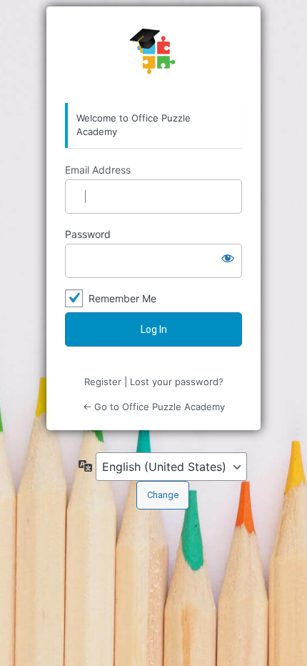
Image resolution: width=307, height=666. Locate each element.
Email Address (98, 170)
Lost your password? (176, 381)
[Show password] (227, 258)
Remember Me (122, 298)
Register (102, 381)
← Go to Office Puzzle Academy (154, 406)
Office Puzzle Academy (153, 55)
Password (88, 234)
